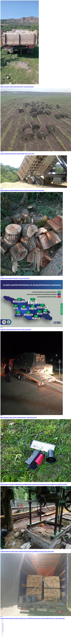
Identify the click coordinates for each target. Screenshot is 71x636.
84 (2, 627)
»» (2, 634)
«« (2, 620)
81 (2, 624)
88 (2, 630)
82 (2, 625)
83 (2, 626)
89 (2, 631)
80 (2, 623)
